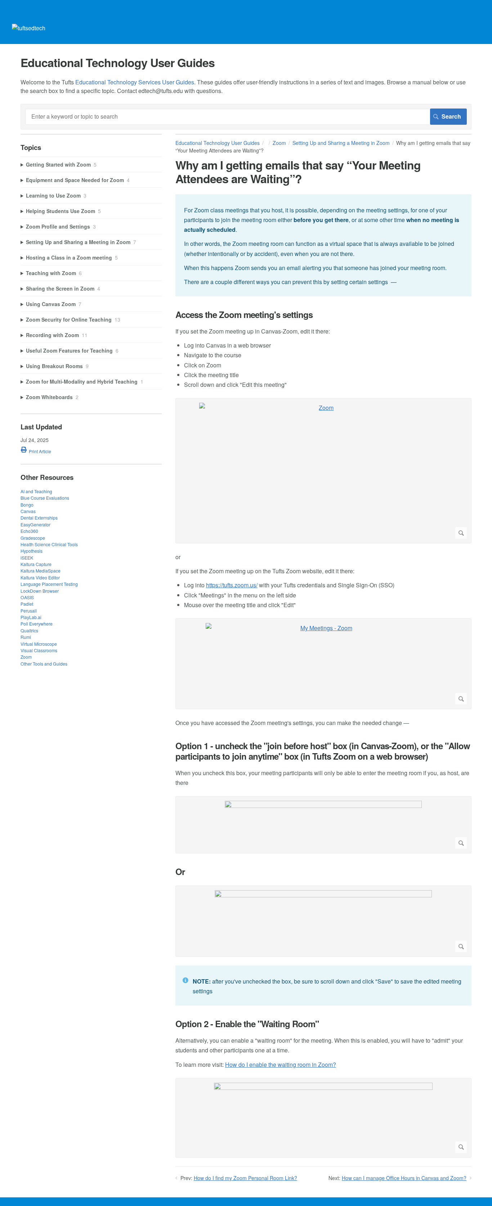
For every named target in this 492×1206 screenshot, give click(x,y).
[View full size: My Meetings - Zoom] (323, 663)
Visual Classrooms (39, 650)
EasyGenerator (35, 524)
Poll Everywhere (37, 623)
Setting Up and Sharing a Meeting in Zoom (341, 142)
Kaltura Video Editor (40, 577)
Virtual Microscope (39, 644)
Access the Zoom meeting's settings (244, 314)
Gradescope (33, 538)
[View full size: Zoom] (323, 471)
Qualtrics (29, 630)
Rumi (26, 637)
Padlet (27, 604)
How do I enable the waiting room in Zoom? (280, 1064)
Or (180, 871)
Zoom (279, 142)
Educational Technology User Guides (217, 142)
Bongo (27, 505)
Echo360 (29, 531)
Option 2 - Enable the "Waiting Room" (247, 1024)
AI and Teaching (36, 491)
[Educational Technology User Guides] (28, 28)
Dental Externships (39, 517)
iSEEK (27, 558)
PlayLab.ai (31, 617)
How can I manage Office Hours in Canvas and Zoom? (404, 1177)
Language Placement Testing (49, 584)
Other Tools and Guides (44, 664)
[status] (323, 245)
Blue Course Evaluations (45, 498)
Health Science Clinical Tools (49, 544)
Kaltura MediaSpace (41, 570)
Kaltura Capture (36, 564)
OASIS (27, 597)
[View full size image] (323, 825)
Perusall (29, 611)
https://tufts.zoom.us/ (232, 585)
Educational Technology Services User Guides (134, 82)
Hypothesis (32, 551)
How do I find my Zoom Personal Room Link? (245, 1177)
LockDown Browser (40, 591)
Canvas (28, 511)
